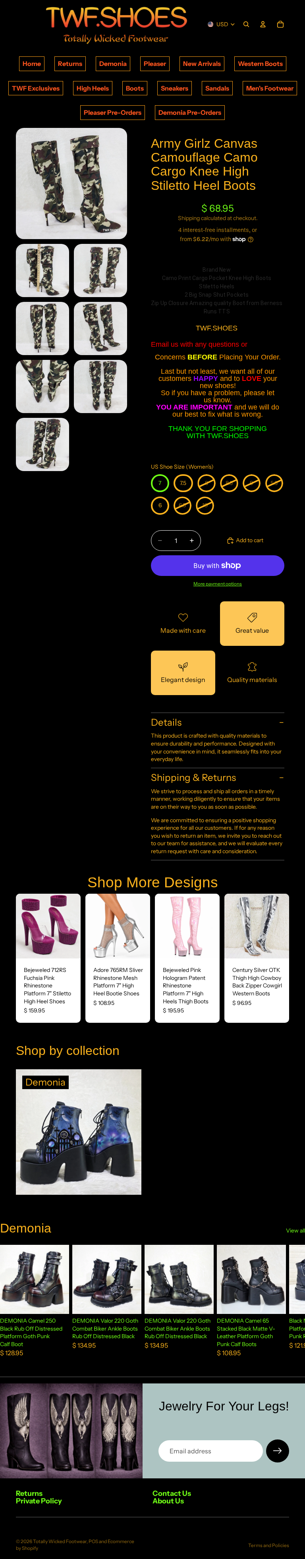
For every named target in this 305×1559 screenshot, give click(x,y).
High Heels (93, 88)
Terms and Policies (268, 1545)
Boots (135, 88)
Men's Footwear (269, 88)
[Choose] (68, 946)
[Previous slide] (24, 926)
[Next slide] (72, 926)
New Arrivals (202, 64)
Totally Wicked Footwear (60, 1541)
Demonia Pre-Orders (189, 112)
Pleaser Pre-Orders (112, 112)
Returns (70, 64)
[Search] (246, 24)
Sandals (217, 88)
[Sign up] (277, 1450)
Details (166, 722)
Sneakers (174, 88)
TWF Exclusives (36, 88)
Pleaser (155, 64)
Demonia (113, 64)
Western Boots (260, 64)
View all (295, 1230)
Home (32, 64)
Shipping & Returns (193, 777)
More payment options (217, 584)
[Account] (263, 24)
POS (93, 1541)
